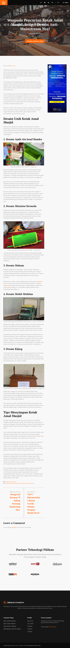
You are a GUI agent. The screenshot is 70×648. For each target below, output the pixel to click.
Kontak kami (52, 626)
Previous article (15, 492)
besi (42, 436)
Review (36, 41)
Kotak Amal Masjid (10, 483)
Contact (29, 631)
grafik (9, 287)
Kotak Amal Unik (20, 483)
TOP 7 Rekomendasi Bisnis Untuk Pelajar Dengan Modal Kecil (33, 503)
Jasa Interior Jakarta (9, 626)
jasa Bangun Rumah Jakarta (12, 629)
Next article (31, 492)
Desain (30, 41)
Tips (41, 41)
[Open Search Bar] (58, 2)
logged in (15, 527)
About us (30, 621)
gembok (32, 96)
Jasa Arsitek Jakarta (9, 621)
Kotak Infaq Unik (29, 483)
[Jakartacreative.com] (3, 2)
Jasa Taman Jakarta (9, 623)
